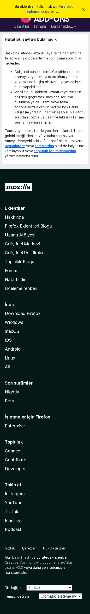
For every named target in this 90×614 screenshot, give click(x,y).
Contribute (15, 459)
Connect (13, 450)
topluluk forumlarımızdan (55, 151)
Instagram (15, 493)
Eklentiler (15, 208)
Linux (10, 357)
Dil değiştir (13, 588)
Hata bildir (15, 279)
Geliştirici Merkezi (22, 243)
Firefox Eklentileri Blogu (28, 226)
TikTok (11, 511)
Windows (14, 322)
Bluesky (12, 520)
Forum (11, 270)
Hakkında (14, 217)
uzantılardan (15, 146)
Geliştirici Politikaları (25, 252)
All (7, 366)
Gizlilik (10, 548)
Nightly (12, 391)
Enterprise (15, 425)
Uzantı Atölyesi (20, 234)
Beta (9, 400)
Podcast (13, 529)
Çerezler (29, 548)
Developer (15, 468)
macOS (12, 331)
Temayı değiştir (17, 596)
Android (13, 349)
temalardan (44, 146)
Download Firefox (23, 313)
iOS (8, 340)
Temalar (40, 26)
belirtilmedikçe (24, 557)
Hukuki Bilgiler (54, 548)
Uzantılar (21, 26)
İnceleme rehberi (21, 288)
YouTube (13, 502)
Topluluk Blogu (19, 261)
